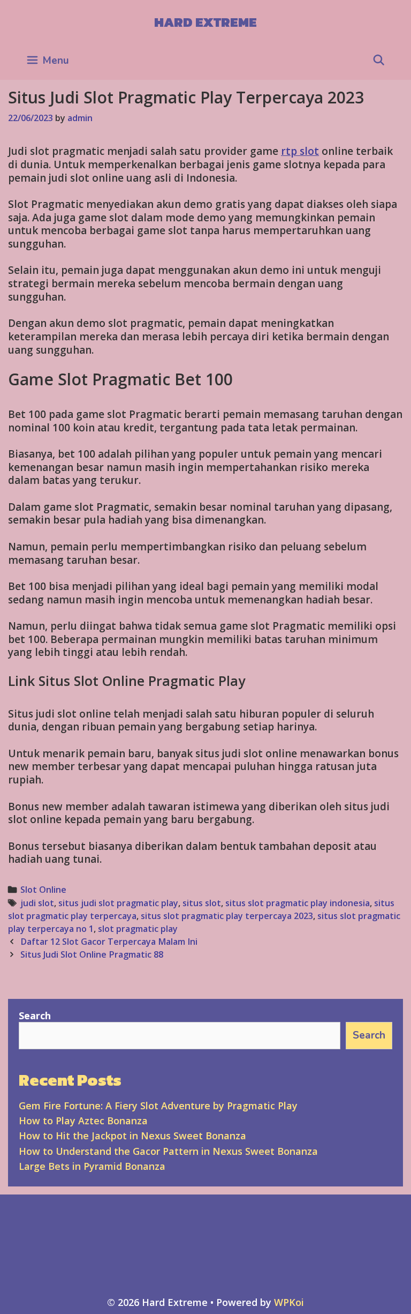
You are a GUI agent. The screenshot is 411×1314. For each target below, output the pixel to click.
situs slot (201, 903)
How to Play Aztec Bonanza (83, 1120)
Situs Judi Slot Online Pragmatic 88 (91, 954)
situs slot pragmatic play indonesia (297, 903)
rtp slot (300, 151)
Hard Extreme (205, 22)
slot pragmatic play (138, 929)
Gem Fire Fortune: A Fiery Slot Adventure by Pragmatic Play (158, 1105)
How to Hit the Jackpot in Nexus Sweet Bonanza (132, 1135)
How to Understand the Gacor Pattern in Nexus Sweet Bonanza (168, 1151)
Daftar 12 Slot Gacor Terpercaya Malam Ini (108, 941)
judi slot (37, 903)
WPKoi (289, 1302)
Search (35, 1015)
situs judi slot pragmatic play (118, 903)
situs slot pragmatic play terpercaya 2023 (227, 916)
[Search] (379, 60)
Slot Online (43, 889)
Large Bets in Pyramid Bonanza (92, 1166)
